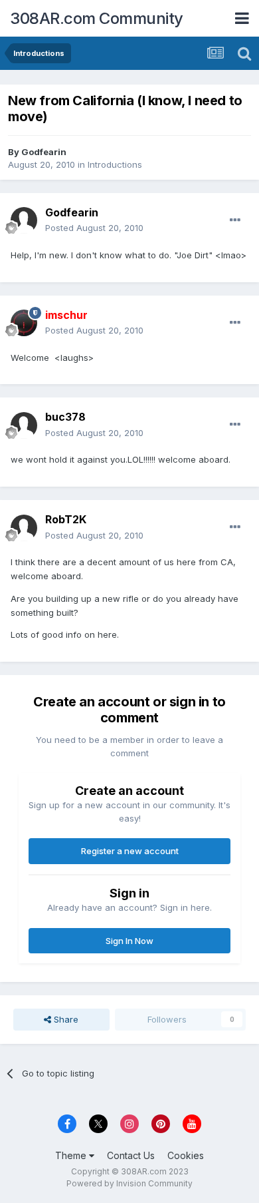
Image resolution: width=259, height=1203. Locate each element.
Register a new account (130, 850)
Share (64, 1019)
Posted (94, 227)
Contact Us (131, 1155)
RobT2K (65, 519)
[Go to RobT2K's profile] (24, 528)
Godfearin (43, 151)
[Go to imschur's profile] (24, 323)
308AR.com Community (96, 18)
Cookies (185, 1155)
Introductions (115, 164)
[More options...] (235, 220)
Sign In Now (129, 940)
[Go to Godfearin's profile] (24, 220)
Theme (72, 1155)
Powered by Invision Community (129, 1183)
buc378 (65, 416)
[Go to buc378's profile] (24, 425)
